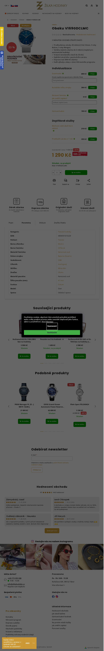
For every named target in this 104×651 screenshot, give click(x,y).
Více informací (47, 322)
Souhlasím (52, 332)
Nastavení (52, 326)
